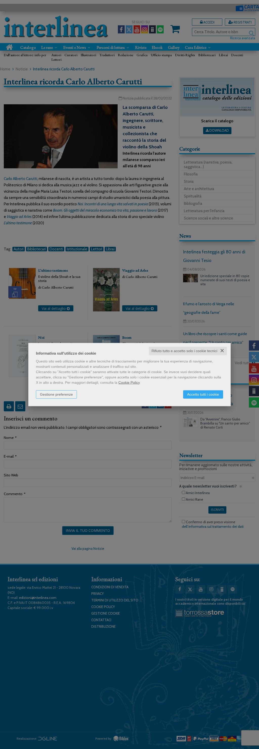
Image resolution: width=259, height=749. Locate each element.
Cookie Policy (129, 382)
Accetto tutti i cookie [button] (203, 394)
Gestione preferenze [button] (56, 394)
